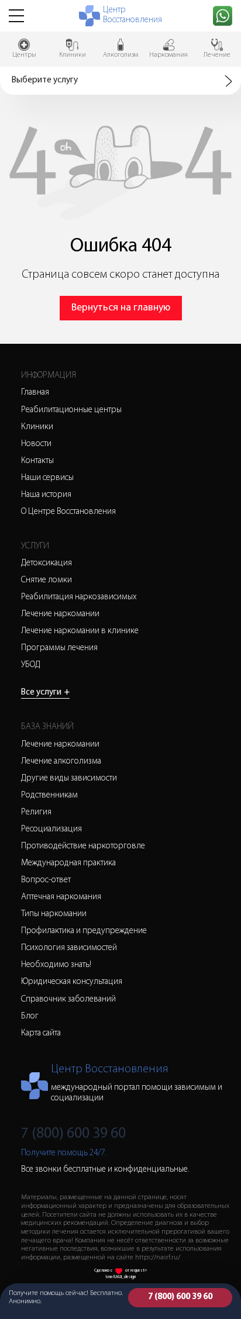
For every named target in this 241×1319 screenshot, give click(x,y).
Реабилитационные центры (71, 410)
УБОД (30, 665)
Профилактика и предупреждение (84, 931)
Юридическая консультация (71, 982)
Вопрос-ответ (46, 880)
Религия (36, 812)
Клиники (37, 427)
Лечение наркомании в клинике (80, 631)
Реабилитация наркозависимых (79, 597)
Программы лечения (59, 648)
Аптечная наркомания (61, 897)
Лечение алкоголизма (61, 761)
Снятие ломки (46, 580)
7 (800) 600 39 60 (180, 1297)
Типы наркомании (54, 914)
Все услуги (45, 692)
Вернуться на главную (120, 308)
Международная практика (68, 863)
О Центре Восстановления (68, 511)
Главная (35, 392)
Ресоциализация (51, 829)
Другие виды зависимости (69, 778)
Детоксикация (46, 563)
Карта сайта (41, 1033)
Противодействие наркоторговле (83, 846)
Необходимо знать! (56, 965)
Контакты (37, 461)
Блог (30, 1016)
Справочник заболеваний (68, 999)
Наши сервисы (47, 478)
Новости (36, 444)
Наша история (46, 495)
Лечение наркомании (60, 614)
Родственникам (49, 795)
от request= (136, 1271)
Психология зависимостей (69, 948)
